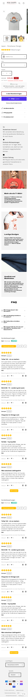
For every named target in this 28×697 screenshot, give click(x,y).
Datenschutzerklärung (10, 693)
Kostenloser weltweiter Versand (15, 80)
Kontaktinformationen (11, 695)
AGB (18, 693)
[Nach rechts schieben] (26, 39)
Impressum (21, 695)
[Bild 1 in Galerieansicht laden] (7, 38)
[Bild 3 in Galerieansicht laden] (21, 38)
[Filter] (21, 346)
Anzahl (3, 69)
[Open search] (18, 346)
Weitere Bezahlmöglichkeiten (14, 103)
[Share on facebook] (23, 376)
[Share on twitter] (26, 376)
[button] (4, 3)
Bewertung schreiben (8, 346)
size (2, 61)
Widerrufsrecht (20, 690)
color (2, 53)
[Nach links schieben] (1, 39)
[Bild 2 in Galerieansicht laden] (14, 38)
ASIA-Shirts (11, 690)
